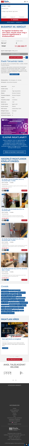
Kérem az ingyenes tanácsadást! (14, 152)
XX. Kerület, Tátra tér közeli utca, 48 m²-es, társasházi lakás (13, 209)
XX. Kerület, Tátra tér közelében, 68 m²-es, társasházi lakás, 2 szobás (13, 180)
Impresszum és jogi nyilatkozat (14, 417)
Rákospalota (21, 292)
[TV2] (21, 373)
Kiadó (9, 6)
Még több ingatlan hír (14, 359)
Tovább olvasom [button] (14, 74)
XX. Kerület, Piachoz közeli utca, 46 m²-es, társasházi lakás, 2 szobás (13, 239)
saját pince (10, 186)
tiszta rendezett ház (20, 246)
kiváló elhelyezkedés (13, 302)
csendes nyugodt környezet (14, 290)
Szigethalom (5, 300)
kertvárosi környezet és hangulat (18, 216)
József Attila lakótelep (7, 313)
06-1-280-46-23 (16, 438)
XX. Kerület (4, 303)
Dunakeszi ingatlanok (21, 297)
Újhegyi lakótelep (6, 310)
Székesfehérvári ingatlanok (8, 297)
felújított (14, 275)
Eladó (4, 6)
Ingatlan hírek (10, 319)
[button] (26, 444)
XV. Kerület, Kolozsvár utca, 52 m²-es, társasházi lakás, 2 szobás (14, 269)
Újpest (15, 295)
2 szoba (3, 215)
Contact (15, 422)
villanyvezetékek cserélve (12, 246)
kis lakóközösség (6, 276)
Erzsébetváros (5, 292)
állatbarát (22, 185)
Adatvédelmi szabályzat (14, 421)
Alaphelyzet (18, 22)
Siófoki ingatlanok (6, 295)
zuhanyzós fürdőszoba (16, 215)
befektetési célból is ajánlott (17, 305)
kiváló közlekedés (4, 305)
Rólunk (14, 413)
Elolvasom (5, 348)
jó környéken (13, 292)
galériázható (9, 216)
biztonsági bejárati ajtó (14, 276)
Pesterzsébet (4, 290)
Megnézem (24, 190)
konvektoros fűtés (8, 215)
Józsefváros (21, 300)
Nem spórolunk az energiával (11, 339)
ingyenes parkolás (16, 185)
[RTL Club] (7, 373)
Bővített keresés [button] (10, 22)
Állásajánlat (13, 300)
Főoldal (14, 408)
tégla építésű (18, 275)
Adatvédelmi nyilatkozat (14, 419)
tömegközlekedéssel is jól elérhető (8, 245)
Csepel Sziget (16, 310)
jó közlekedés (10, 185)
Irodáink (14, 414)
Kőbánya (21, 310)
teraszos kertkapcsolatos (19, 245)
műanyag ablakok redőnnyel (7, 275)
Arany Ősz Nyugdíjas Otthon (14, 424)
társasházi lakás (4, 185)
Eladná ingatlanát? (14, 410)
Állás (14, 416)
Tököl (3, 308)
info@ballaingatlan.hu (16, 439)
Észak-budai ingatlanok (12, 308)
